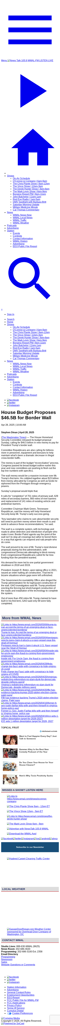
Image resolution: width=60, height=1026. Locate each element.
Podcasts (12, 225)
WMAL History (20, 241)
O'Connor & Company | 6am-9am (30, 181)
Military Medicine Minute (25, 207)
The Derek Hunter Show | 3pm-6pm (31, 189)
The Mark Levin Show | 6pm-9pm (30, 191)
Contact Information (23, 238)
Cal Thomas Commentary (26, 210)
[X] (11, 402)
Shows (10, 176)
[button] (30, 739)
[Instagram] (13, 405)
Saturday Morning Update (26, 204)
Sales (4, 962)
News (10, 212)
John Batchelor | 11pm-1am (27, 196)
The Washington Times (14, 437)
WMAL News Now (22, 215)
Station (10, 230)
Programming (8, 957)
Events (16, 233)
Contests (17, 236)
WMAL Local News (22, 217)
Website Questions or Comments (18, 964)
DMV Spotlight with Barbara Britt (29, 202)
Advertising (13, 228)
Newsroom (6, 959)
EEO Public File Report (25, 246)
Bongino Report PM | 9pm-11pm (29, 194)
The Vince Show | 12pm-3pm (28, 186)
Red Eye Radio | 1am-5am (26, 199)
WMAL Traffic (20, 220)
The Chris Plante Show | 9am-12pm (31, 183)
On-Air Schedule (21, 178)
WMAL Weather (21, 223)
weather (30, 924)
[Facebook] (13, 400)
